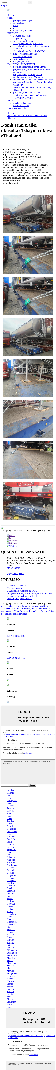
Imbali (15, 25)
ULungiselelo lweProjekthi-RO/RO (29, 51)
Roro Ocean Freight (38, 611)
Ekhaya (10, 15)
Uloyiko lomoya (20, 38)
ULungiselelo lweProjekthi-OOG (28, 43)
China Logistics (21, 611)
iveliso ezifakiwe (8, 606)
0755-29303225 (14, 568)
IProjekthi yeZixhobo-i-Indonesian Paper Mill (33, 79)
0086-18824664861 (16, 658)
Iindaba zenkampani (22, 103)
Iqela (15, 28)
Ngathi (10, 17)
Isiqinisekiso (18, 23)
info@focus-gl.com (15, 573)
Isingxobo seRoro (40, 606)
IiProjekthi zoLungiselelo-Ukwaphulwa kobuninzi (29, 593)
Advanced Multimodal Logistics (15, 608)
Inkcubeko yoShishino (23, 30)
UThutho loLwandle (22, 36)
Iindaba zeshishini (21, 105)
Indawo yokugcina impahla (25, 54)
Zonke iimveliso (20, 614)
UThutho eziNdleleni (22, 56)
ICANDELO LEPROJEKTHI (21, 64)
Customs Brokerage (22, 59)
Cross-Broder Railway (23, 41)
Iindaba (10, 100)
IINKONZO (12, 33)
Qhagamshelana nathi (16, 108)
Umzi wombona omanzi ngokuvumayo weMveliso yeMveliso (30, 96)
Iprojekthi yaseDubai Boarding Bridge (30, 67)
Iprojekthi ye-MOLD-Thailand (26, 92)
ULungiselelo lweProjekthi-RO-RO (23, 596)
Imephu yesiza (24, 606)
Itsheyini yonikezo (21, 61)
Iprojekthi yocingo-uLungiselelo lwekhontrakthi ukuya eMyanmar (28, 75)
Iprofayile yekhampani (23, 20)
